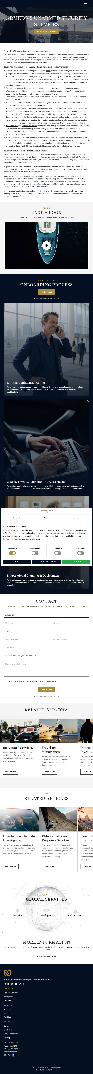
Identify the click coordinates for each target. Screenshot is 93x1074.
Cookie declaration (11, 1034)
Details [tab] (46, 518)
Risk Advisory (9, 1000)
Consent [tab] (16, 518)
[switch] (35, 553)
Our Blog (7, 1017)
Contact (7, 1026)
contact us (33, 196)
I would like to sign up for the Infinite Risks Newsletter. (33, 681)
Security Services (11, 993)
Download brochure (46, 956)
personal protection (29, 126)
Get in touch (46, 292)
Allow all (75, 562)
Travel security (12, 126)
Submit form (46, 689)
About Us (7, 1009)
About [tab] (76, 518)
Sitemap (7, 1038)
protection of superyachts (63, 82)
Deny (17, 562)
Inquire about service (46, 31)
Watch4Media (51, 1070)
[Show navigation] (85, 4)
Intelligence (8, 997)
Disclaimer (8, 1030)
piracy (48, 71)
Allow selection (46, 562)
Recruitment (8, 1013)
